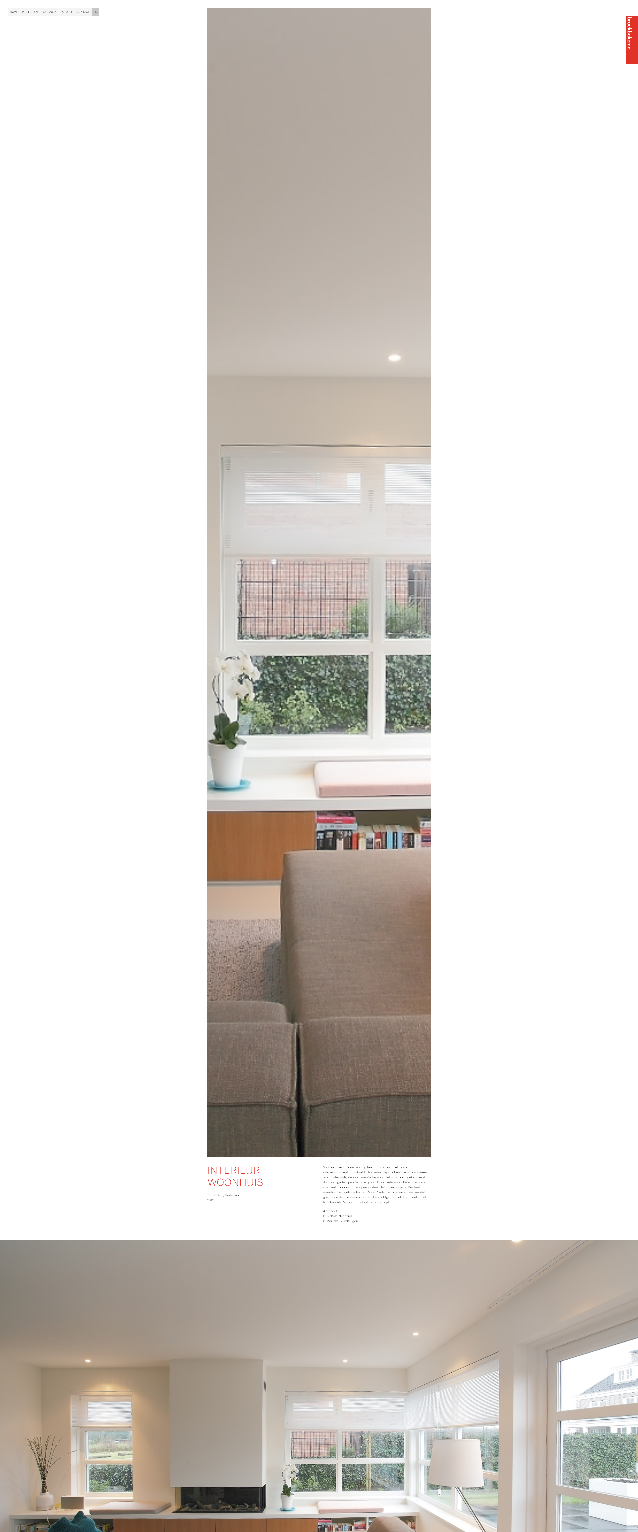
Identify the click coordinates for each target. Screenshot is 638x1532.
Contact (83, 12)
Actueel (66, 12)
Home (14, 12)
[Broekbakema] (632, 40)
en (95, 12)
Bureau (47, 12)
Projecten (30, 12)
